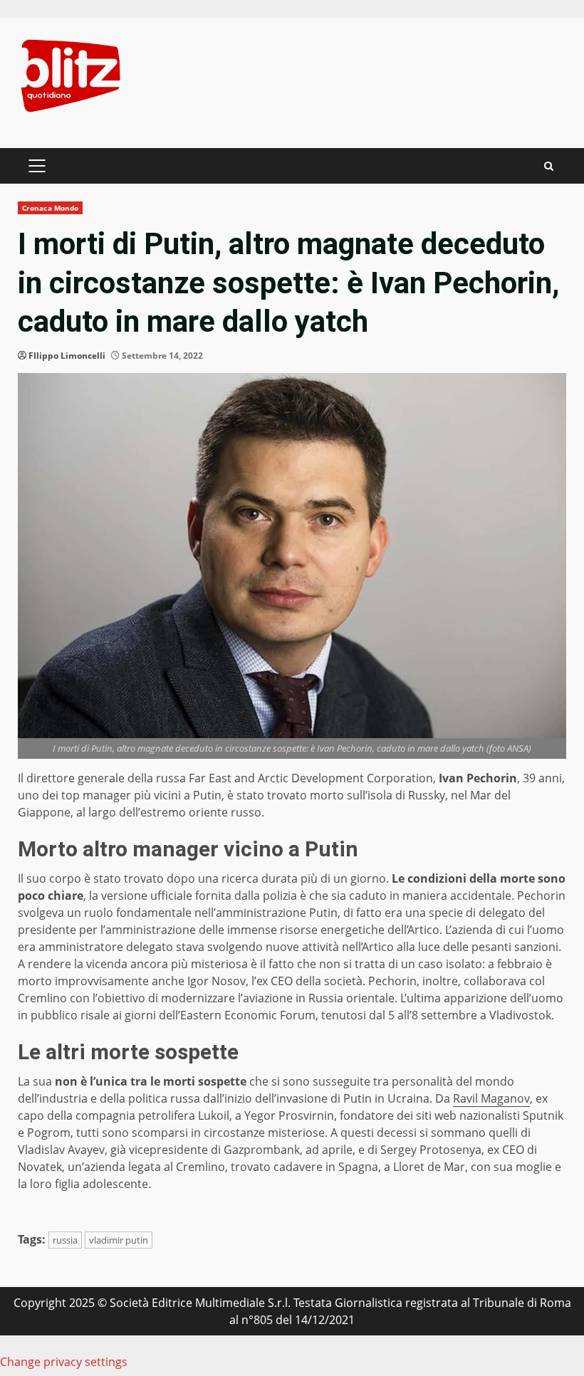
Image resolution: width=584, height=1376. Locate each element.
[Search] (548, 166)
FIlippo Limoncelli (66, 356)
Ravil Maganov (491, 1098)
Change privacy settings (63, 1362)
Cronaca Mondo (50, 208)
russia (65, 1240)
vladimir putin (118, 1240)
